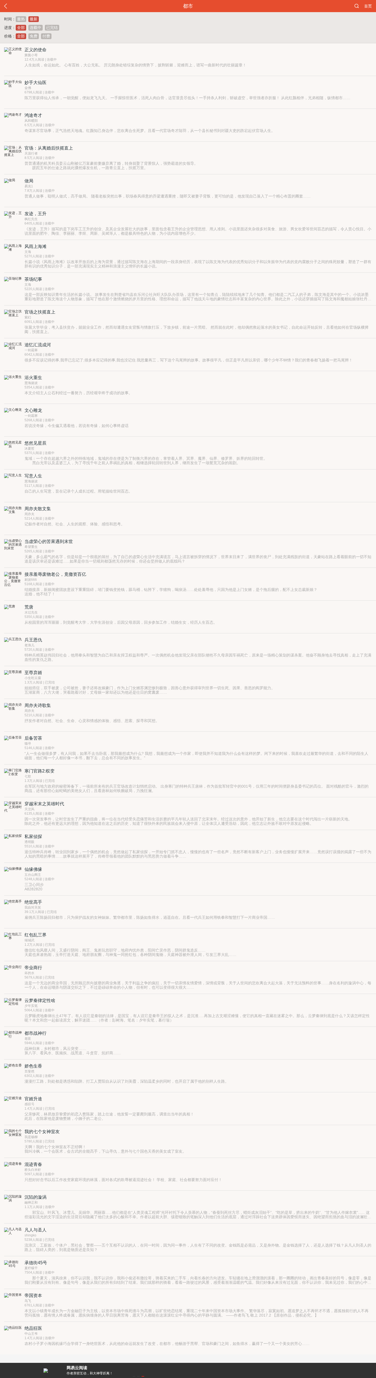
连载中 (35, 27)
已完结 (52, 27)
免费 (33, 36)
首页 (368, 6)
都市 (188, 6)
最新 (33, 19)
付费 (46, 36)
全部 (21, 27)
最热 (21, 19)
